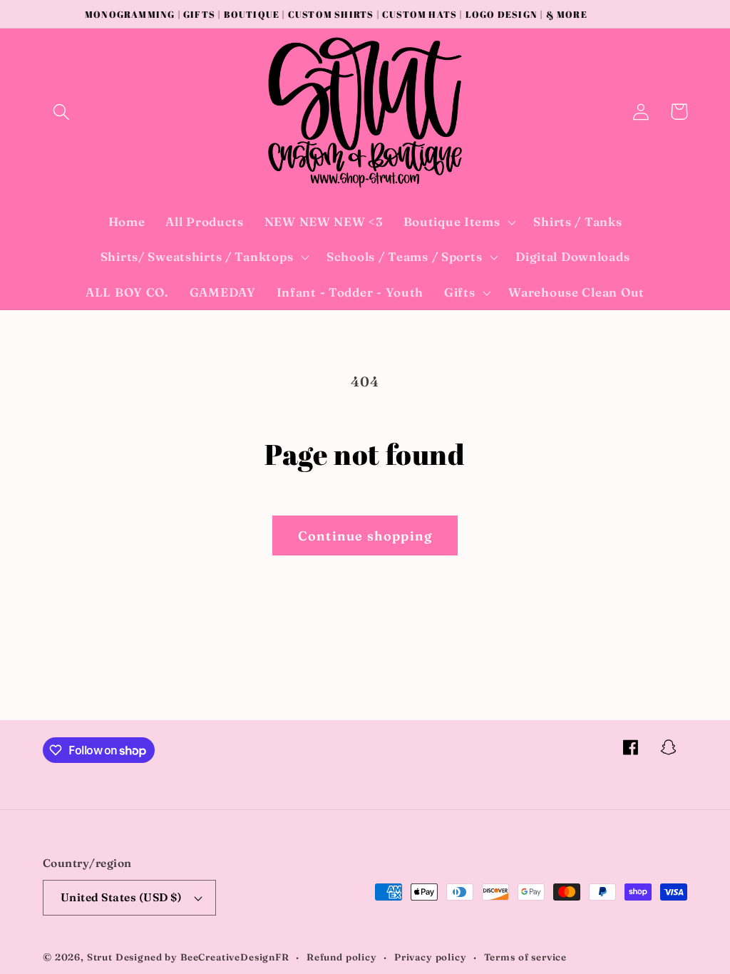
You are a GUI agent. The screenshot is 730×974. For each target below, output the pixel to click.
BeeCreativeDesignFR (234, 957)
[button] (62, 111)
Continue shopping (365, 536)
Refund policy (342, 957)
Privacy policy (430, 957)
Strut (100, 957)
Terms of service (525, 957)
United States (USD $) (121, 897)
